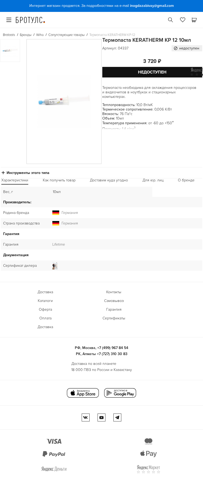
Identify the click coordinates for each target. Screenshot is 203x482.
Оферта (45, 309)
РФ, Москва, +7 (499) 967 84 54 (101, 348)
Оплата (45, 318)
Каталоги (45, 301)
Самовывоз (114, 301)
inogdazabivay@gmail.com (152, 5)
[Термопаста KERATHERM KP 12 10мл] (64, 101)
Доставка (45, 292)
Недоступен (152, 72)
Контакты (113, 292)
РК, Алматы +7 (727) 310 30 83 (101, 354)
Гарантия (114, 309)
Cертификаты (114, 318)
